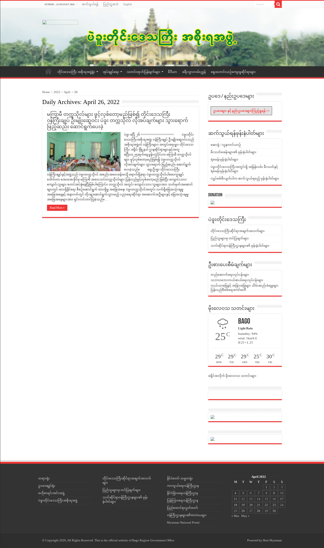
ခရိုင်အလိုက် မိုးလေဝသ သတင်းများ (232, 376)
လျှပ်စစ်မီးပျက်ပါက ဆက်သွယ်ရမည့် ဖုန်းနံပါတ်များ (245, 178)
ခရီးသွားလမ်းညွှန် (194, 72)
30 (274, 511)
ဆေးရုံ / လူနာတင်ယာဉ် (226, 144)
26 (243, 511)
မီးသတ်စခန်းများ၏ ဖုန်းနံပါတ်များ (233, 152)
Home (48, 71)
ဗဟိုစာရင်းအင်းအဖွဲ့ (51, 493)
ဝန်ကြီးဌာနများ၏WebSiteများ (187, 515)
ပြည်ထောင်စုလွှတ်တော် (182, 508)
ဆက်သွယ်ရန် (90, 4)
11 (235, 499)
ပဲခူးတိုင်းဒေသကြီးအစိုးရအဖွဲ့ (57, 500)
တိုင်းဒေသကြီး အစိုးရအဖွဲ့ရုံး (76, 72)
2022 (57, 92)
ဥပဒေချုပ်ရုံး (46, 485)
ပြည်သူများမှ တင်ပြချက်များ (230, 238)
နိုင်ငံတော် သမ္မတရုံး (180, 478)
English (127, 4)
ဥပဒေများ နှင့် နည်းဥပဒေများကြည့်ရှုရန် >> (241, 111)
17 (281, 499)
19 (243, 505)
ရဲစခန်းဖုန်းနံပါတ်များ (224, 159)
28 (258, 511)
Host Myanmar (272, 540)
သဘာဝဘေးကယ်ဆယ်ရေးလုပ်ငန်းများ (237, 280)
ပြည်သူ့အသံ (111, 4)
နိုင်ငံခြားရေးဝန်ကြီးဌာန (182, 493)
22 (266, 505)
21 (258, 505)
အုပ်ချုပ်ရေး (111, 72)
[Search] (278, 4)
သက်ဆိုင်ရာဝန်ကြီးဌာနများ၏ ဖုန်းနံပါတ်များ (240, 245)
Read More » (57, 207)
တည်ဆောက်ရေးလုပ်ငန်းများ (230, 274)
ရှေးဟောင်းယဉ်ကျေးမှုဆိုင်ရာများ (233, 72)
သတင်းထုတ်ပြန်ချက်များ (143, 72)
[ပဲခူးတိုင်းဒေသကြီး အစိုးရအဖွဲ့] (162, 37)
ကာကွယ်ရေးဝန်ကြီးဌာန (183, 485)
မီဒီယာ (172, 72)
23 (274, 505)
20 (251, 505)
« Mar (235, 516)
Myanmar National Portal (183, 522)
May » (245, 516)
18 (235, 505)
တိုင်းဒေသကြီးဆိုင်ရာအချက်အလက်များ (238, 231)
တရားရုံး (44, 478)
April (67, 92)
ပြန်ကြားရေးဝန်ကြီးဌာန (182, 500)
